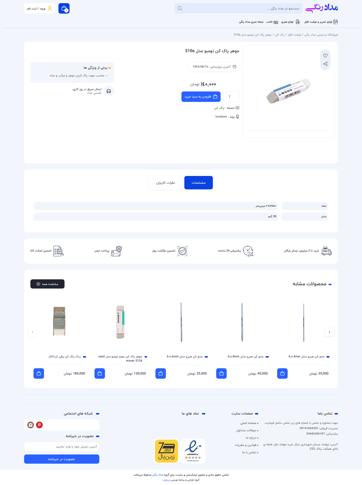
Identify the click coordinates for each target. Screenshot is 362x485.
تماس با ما (249, 452)
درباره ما (251, 437)
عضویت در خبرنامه (61, 459)
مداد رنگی (157, 475)
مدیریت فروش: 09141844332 (319, 428)
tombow (221, 116)
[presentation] (329, 332)
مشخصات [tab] (199, 183)
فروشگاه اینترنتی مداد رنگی (321, 34)
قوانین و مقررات (245, 445)
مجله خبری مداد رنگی (251, 22)
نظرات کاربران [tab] (165, 183)
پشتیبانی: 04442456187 (322, 433)
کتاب (269, 22)
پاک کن (279, 34)
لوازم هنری (287, 22)
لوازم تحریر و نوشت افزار (318, 22)
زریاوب (166, 480)
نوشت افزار (294, 34)
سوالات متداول (246, 430)
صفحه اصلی (248, 423)
